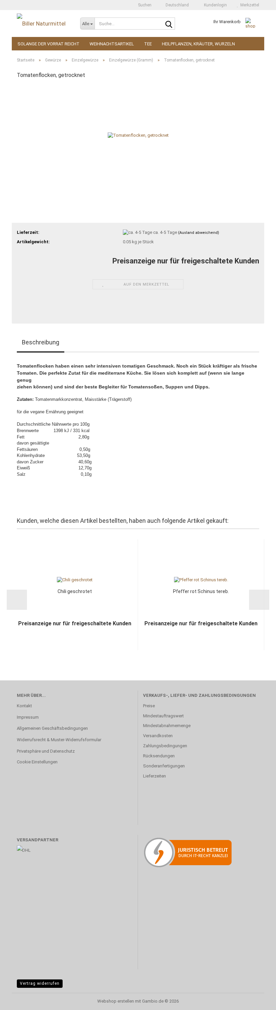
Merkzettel (248, 5)
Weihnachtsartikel (112, 43)
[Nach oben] (257, 1000)
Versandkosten (158, 735)
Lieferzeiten (154, 775)
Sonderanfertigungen (164, 765)
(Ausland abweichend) (198, 232)
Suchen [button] (144, 5)
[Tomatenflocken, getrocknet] (138, 135)
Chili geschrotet (75, 591)
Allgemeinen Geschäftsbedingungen (52, 728)
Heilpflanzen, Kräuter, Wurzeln (198, 43)
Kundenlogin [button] (214, 5)
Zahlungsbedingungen (165, 745)
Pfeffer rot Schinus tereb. (201, 591)
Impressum (28, 717)
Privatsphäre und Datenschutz (46, 751)
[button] (175, 5)
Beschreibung (40, 342)
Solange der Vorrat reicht (48, 43)
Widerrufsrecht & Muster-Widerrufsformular (59, 739)
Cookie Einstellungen (37, 761)
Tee (148, 43)
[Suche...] (168, 24)
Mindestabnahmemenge (167, 725)
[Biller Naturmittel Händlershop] (43, 23)
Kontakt (24, 705)
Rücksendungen (159, 755)
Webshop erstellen (115, 1001)
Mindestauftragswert (163, 715)
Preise (149, 705)
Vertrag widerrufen (40, 983)
